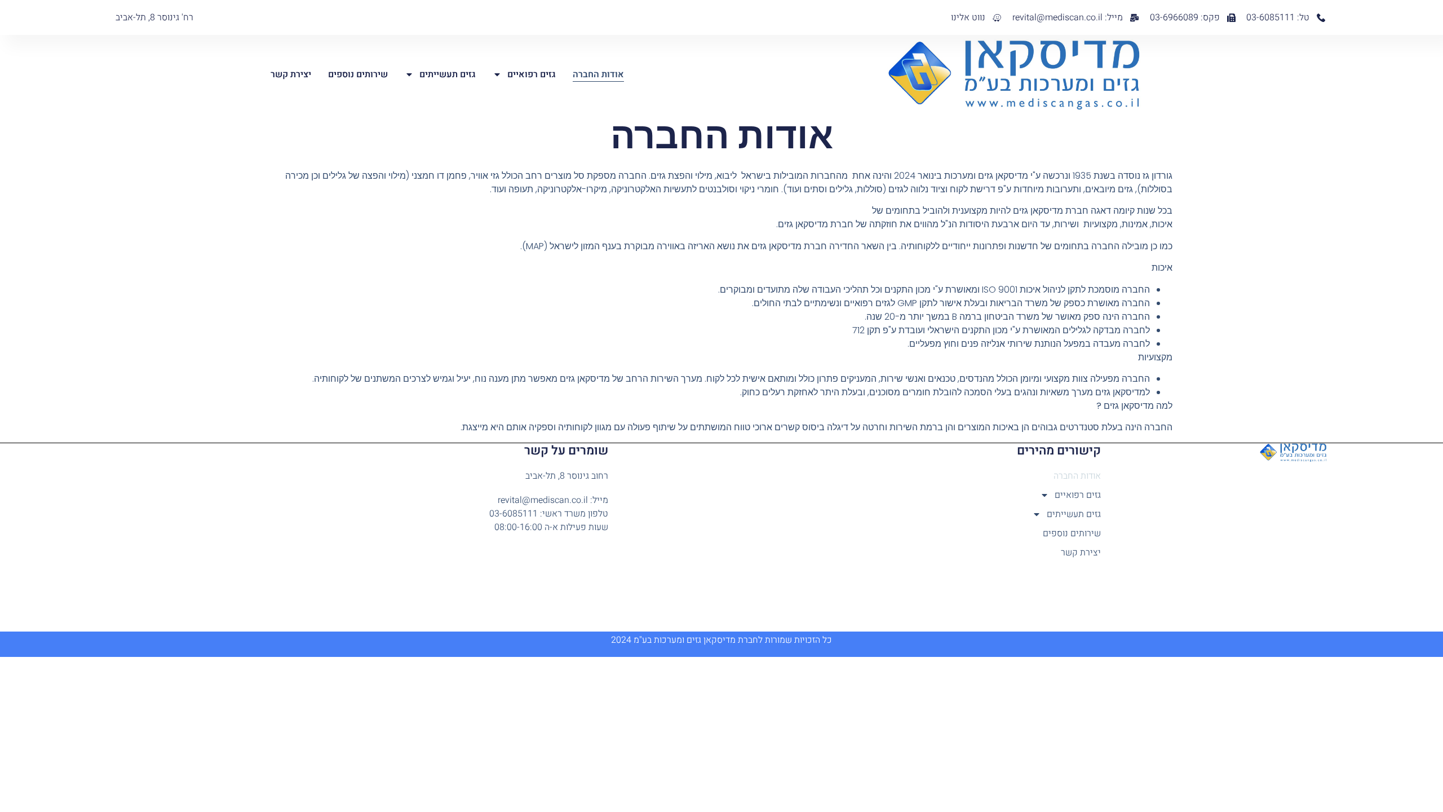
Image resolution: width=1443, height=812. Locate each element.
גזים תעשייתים (447, 74)
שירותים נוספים (358, 74)
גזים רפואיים (531, 74)
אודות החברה (598, 74)
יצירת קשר (291, 74)
